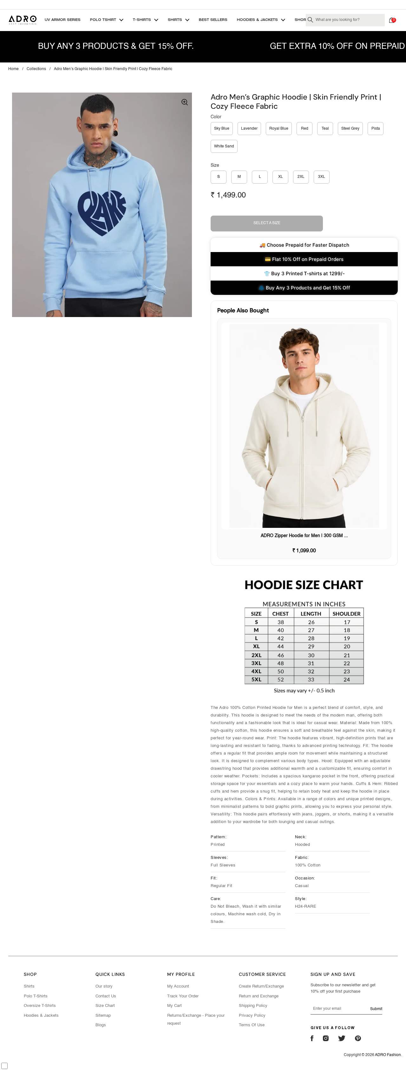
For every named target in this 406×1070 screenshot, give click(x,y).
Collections (36, 69)
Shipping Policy (253, 1006)
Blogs (100, 1025)
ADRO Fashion (388, 1055)
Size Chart (105, 1006)
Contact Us (105, 996)
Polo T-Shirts (36, 996)
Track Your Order (183, 996)
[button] (393, 20)
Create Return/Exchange (261, 986)
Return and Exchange (258, 996)
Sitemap (103, 1016)
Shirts (29, 986)
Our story (104, 986)
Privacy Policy (252, 1016)
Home (13, 69)
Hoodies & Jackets (41, 1016)
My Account (178, 986)
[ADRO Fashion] (22, 20)
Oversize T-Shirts (40, 1006)
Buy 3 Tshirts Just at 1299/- (203, 4)
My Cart (174, 1006)
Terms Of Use (252, 1025)
